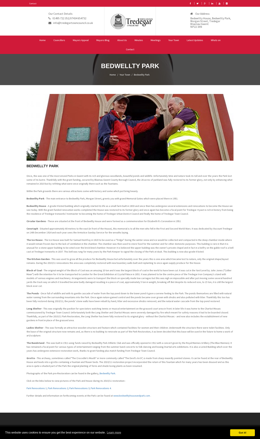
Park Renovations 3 (79, 388)
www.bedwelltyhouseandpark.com (132, 395)
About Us (122, 40)
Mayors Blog (102, 40)
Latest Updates (195, 40)
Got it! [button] (242, 432)
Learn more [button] (114, 432)
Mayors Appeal (81, 40)
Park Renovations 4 (101, 388)
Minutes (139, 40)
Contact (32, 3)
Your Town (173, 40)
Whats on (216, 40)
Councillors (59, 40)
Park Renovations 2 (58, 388)
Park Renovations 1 (37, 388)
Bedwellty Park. (108, 373)
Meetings (156, 40)
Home (42, 40)
